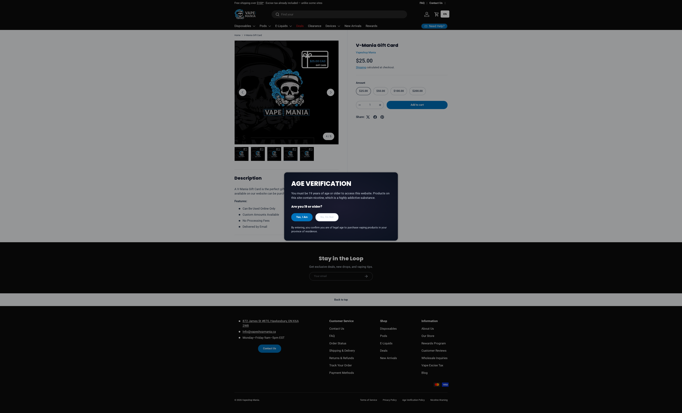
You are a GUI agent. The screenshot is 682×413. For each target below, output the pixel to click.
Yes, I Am (302, 217)
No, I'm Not (327, 217)
